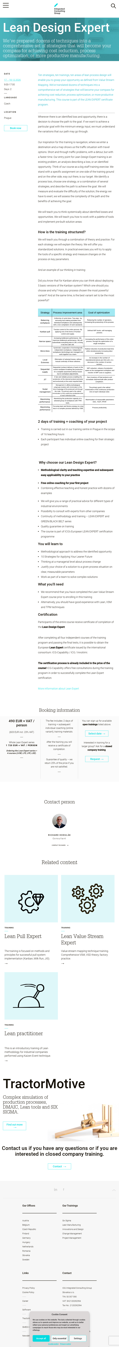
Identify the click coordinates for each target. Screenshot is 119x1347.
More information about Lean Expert (58, 688)
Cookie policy (53, 1344)
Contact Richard (59, 845)
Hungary (26, 1242)
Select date (95, 733)
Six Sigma (66, 1220)
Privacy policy (65, 1344)
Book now (15, 128)
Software (26, 1310)
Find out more (15, 1124)
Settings (78, 1338)
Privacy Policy (28, 1288)
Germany (26, 1238)
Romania (26, 1251)
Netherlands (27, 1246)
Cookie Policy (28, 1292)
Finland (25, 1233)
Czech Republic (29, 1229)
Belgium (26, 1225)
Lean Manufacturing (71, 1225)
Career (25, 1301)
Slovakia (26, 1255)
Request (95, 759)
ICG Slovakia (59, 9)
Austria (25, 1220)
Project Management (71, 1238)
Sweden (25, 1259)
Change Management (72, 1233)
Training (9, 928)
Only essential (59, 1338)
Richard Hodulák (59, 835)
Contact (58, 1166)
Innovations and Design (73, 1229)
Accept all (41, 1338)
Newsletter (27, 1336)
